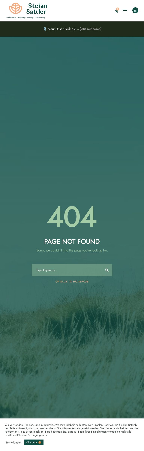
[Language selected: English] (134, 447)
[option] (134, 447)
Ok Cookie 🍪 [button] (33, 442)
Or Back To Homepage (72, 281)
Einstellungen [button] (13, 442)
